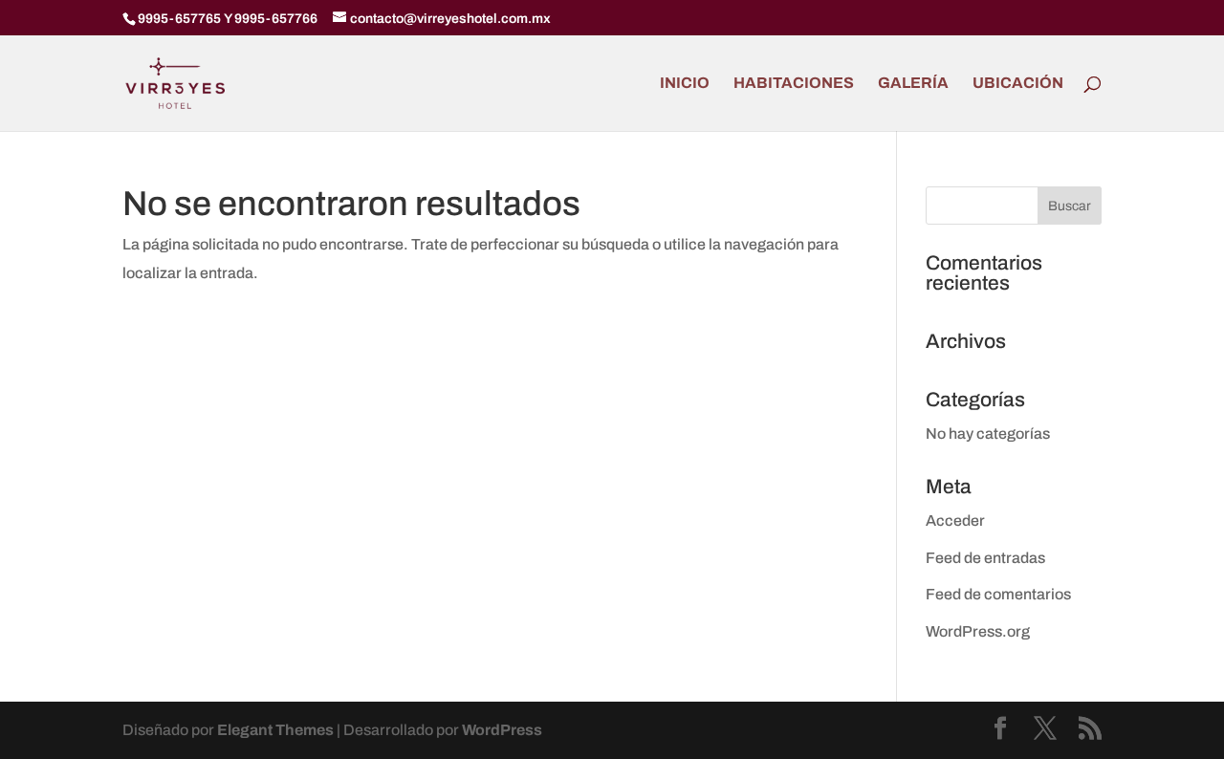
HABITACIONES (793, 83)
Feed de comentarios (998, 594)
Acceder (955, 520)
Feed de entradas (985, 558)
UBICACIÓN (1018, 83)
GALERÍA (913, 83)
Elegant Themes (275, 730)
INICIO (685, 83)
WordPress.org (978, 631)
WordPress (502, 730)
